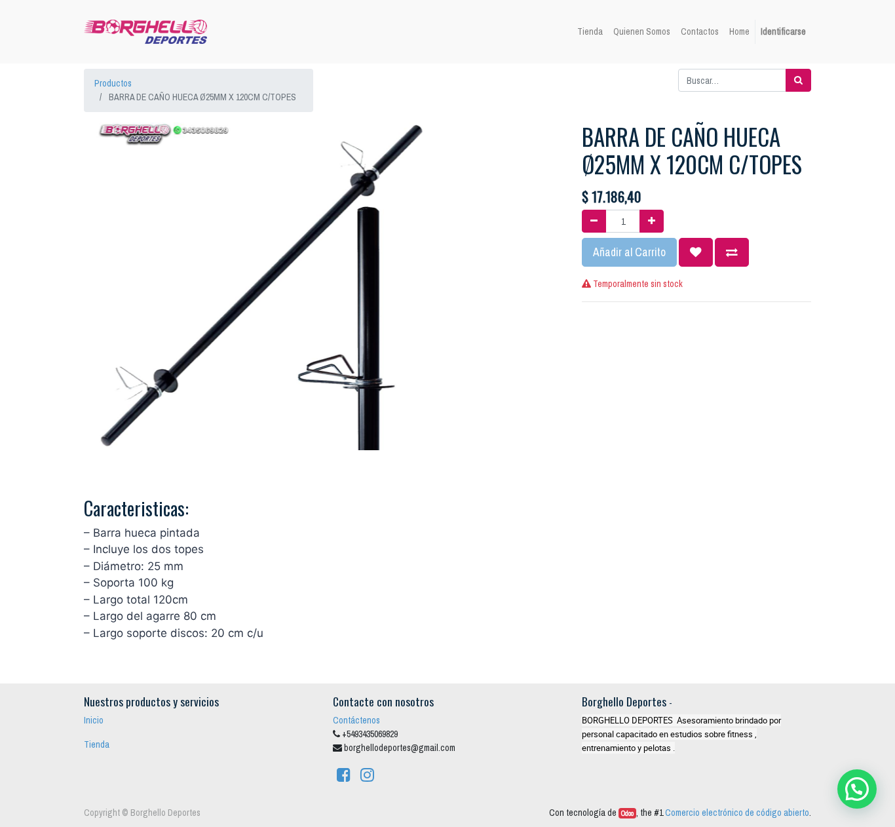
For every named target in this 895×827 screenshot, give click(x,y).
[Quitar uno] (594, 221)
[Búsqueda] (798, 80)
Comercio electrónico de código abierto (737, 812)
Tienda (96, 744)
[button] (696, 252)
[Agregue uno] (651, 221)
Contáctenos (356, 720)
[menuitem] (590, 32)
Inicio (94, 720)
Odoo (627, 813)
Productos (113, 83)
